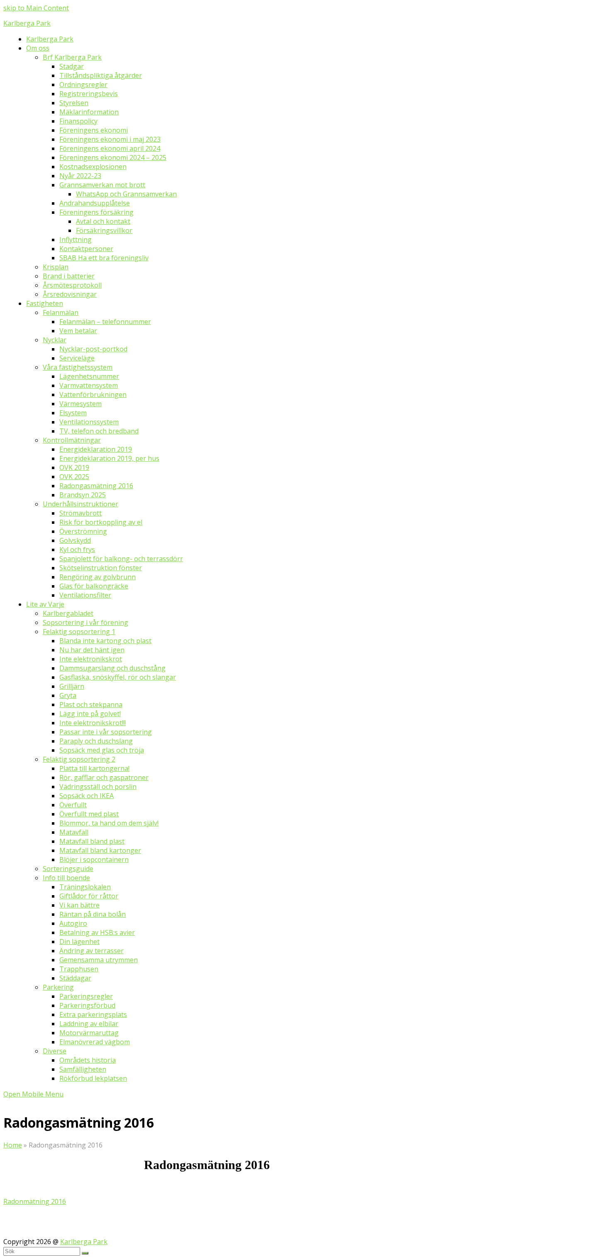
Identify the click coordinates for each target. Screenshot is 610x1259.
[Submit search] (85, 1253)
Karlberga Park (27, 23)
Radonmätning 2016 (34, 1201)
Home (12, 1145)
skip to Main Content (36, 7)
